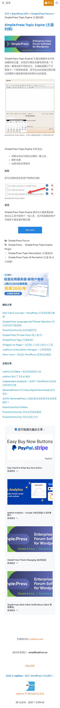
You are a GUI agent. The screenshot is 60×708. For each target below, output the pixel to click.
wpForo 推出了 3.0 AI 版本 (16, 377)
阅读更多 (12, 471)
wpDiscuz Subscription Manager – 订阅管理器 (26, 350)
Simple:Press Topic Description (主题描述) (30, 253)
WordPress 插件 (20, 14)
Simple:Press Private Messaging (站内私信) (26, 560)
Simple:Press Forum (41, 14)
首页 (7, 14)
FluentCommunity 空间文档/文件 (20, 417)
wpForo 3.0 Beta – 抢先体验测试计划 (21, 372)
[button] (57, 3)
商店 (50, 3)
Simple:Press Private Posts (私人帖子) (22, 335)
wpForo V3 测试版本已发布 (30, 694)
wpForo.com (36, 639)
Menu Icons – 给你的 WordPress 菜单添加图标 (26, 355)
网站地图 (30, 666)
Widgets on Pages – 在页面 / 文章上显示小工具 (27, 345)
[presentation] (30, 447)
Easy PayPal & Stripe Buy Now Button (24, 468)
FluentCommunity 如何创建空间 (19, 330)
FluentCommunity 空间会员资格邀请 (21, 412)
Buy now (30, 230)
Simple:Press (15, 245)
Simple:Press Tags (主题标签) (17, 340)
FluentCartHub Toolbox (15, 407)
